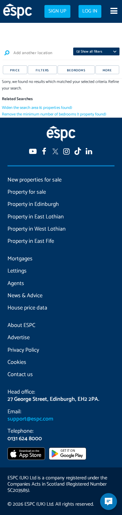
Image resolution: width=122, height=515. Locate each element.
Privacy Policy (23, 350)
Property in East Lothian (36, 217)
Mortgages (20, 258)
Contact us (20, 374)
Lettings (17, 271)
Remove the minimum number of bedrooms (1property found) (54, 114)
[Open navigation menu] (113, 11)
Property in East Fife (31, 241)
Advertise (19, 337)
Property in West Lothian (37, 229)
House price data (27, 308)
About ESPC (21, 325)
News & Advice (25, 295)
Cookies (17, 362)
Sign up (57, 11)
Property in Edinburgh (33, 204)
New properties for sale (35, 180)
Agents (16, 283)
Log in (89, 11)
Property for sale (27, 192)
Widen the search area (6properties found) (37, 108)
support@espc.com (30, 419)
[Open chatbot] (108, 501)
